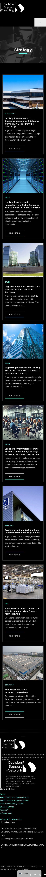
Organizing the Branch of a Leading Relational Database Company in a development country (22, 370)
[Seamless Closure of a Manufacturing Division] (23, 663)
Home (2, 794)
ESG (6, 604)
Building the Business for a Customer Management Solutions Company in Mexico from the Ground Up (22, 122)
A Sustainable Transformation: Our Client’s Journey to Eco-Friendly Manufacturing (22, 611)
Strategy (23, 49)
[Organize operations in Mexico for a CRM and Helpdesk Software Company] (23, 260)
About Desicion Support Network (14, 797)
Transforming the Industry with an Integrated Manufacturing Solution (22, 531)
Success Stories (7, 807)
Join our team (6, 813)
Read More (14, 150)
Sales (7, 198)
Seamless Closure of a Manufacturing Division (16, 691)
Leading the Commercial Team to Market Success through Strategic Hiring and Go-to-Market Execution (22, 451)
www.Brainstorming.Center (12, 803)
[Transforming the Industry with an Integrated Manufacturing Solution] (23, 503)
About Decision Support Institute (14, 800)
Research (4, 810)
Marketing (10, 114)
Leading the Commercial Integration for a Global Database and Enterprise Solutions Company (22, 205)
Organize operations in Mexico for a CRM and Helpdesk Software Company (22, 289)
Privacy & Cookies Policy (10, 819)
